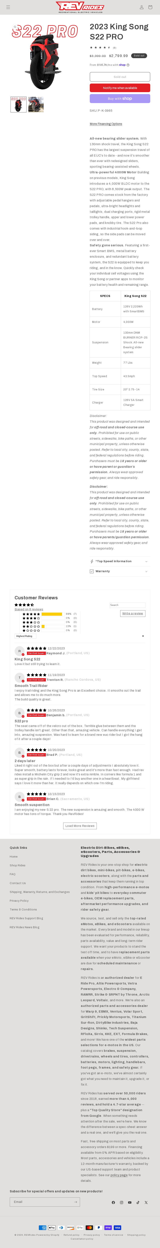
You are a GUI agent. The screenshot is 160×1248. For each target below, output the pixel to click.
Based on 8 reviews (29, 609)
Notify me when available (120, 88)
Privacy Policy (19, 900)
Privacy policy (92, 1235)
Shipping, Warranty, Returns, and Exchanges (40, 892)
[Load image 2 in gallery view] (36, 104)
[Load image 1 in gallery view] (18, 104)
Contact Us (18, 883)
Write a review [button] (132, 613)
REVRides (30, 1235)
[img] (37, 648)
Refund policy (72, 1235)
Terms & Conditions (23, 909)
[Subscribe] (75, 1202)
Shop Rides (18, 865)
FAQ (13, 874)
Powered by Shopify (48, 1235)
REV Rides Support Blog (26, 918)
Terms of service (113, 1235)
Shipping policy (136, 1235)
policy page (119, 1175)
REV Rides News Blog (24, 927)
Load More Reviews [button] (80, 826)
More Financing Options (106, 124)
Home (14, 856)
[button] (8, 7)
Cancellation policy (82, 1239)
